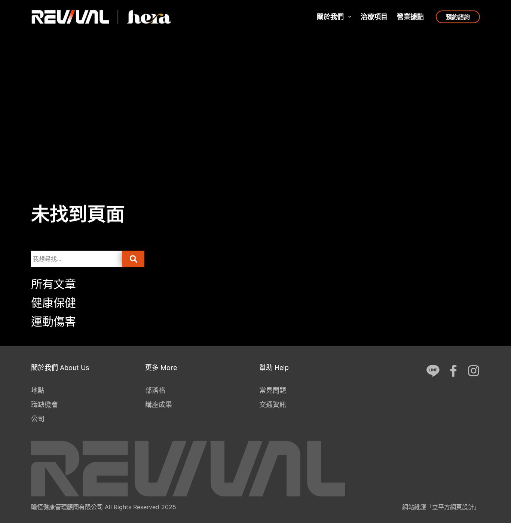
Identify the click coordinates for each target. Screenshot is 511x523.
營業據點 (410, 17)
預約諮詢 (458, 17)
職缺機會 (44, 405)
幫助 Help (274, 367)
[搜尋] (133, 259)
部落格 (155, 390)
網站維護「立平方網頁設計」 (441, 507)
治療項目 (374, 17)
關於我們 (330, 17)
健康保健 (53, 302)
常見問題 (272, 390)
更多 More (161, 367)
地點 (38, 390)
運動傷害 (53, 321)
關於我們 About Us (60, 367)
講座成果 (158, 405)
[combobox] (76, 259)
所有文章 (53, 284)
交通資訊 (272, 405)
